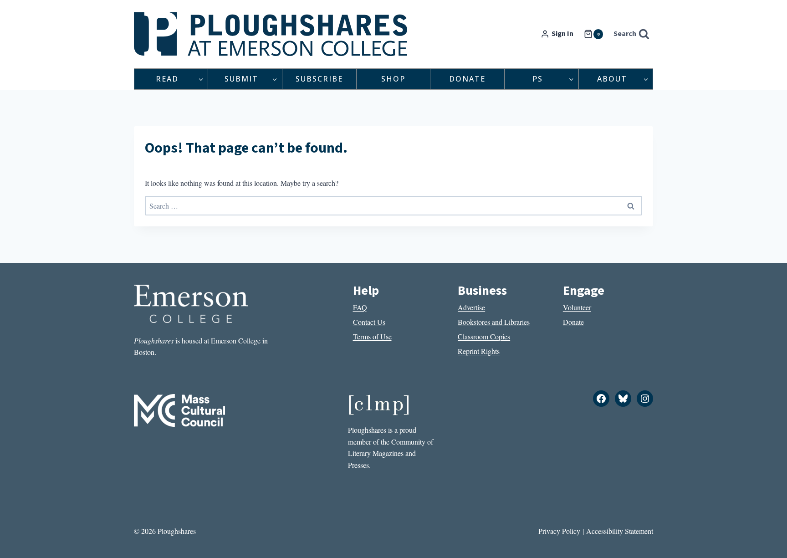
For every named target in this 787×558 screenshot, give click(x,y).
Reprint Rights (479, 351)
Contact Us (369, 322)
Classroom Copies (484, 336)
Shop (393, 79)
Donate (467, 79)
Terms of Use (372, 336)
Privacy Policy (559, 531)
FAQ (360, 307)
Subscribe (319, 79)
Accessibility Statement (619, 531)
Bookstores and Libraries (494, 322)
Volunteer (577, 307)
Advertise (471, 307)
